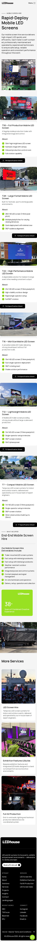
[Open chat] (32, 937)
